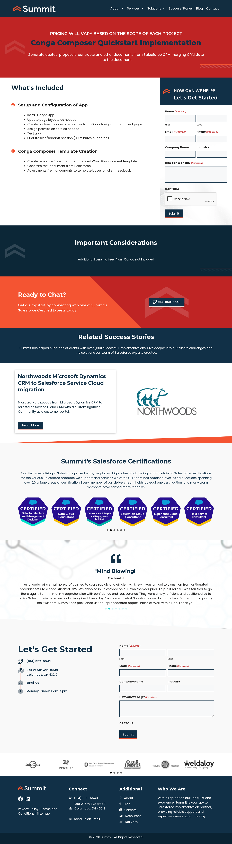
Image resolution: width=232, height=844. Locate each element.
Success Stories (181, 8)
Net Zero (131, 822)
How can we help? (184, 163)
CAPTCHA (172, 189)
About (115, 8)
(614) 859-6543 (38, 661)
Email (175, 132)
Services (133, 8)
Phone (207, 132)
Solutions (154, 8)
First (167, 124)
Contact (212, 8)
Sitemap (43, 813)
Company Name (177, 147)
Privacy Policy (28, 809)
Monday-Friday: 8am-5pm (46, 691)
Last (199, 124)
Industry (203, 147)
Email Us (32, 682)
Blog (199, 8)
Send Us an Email (87, 819)
